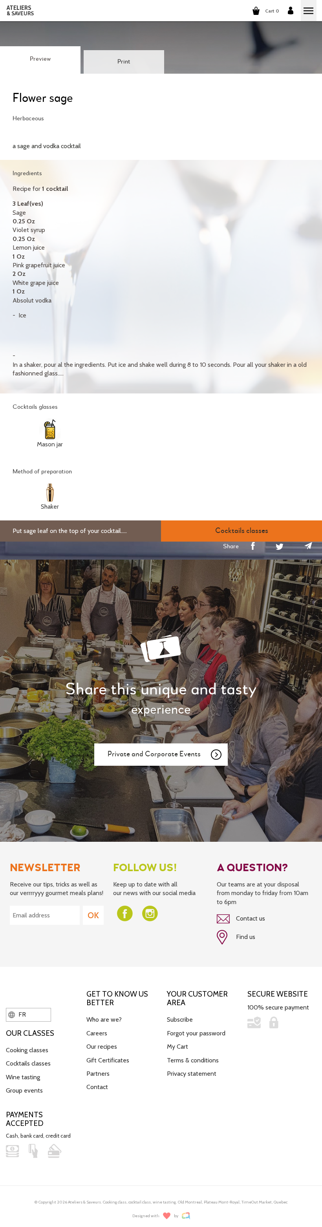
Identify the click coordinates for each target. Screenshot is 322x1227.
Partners (98, 1073)
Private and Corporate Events (154, 754)
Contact (97, 1087)
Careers (96, 1033)
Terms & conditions (193, 1060)
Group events (24, 1090)
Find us (244, 937)
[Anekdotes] (186, 1216)
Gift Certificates (107, 1060)
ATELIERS (20, 10)
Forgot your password (196, 1033)
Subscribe (180, 1019)
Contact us (249, 918)
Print (123, 62)
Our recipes (101, 1046)
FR (21, 1014)
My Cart (177, 1046)
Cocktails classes (28, 1063)
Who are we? (104, 1019)
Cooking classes (27, 1050)
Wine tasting (23, 1077)
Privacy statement (191, 1073)
